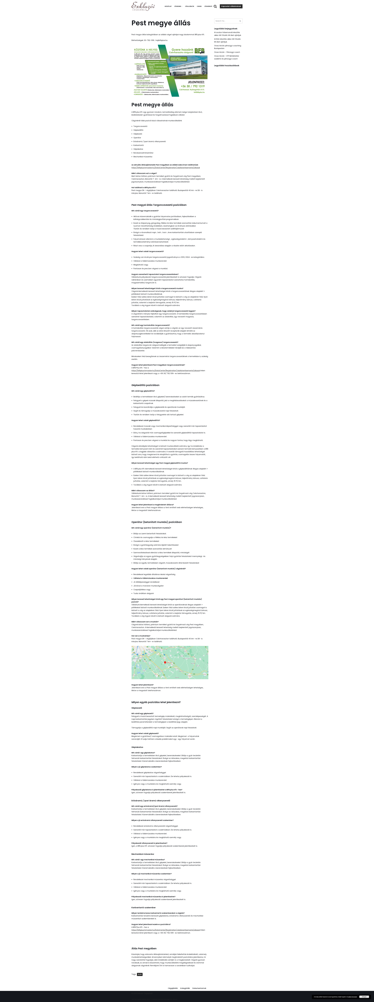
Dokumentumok (199, 988)
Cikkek (199, 6)
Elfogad (364, 997)
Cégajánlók (189, 6)
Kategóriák (185, 988)
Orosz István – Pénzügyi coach (227, 52)
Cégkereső (208, 6)
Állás (140, 974)
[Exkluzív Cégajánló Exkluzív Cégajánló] (143, 6)
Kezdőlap (168, 6)
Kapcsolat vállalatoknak (231, 6)
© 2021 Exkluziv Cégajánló (142, 993)
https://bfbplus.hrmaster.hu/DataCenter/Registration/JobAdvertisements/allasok (165, 168)
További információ (352, 997)
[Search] (215, 6)
